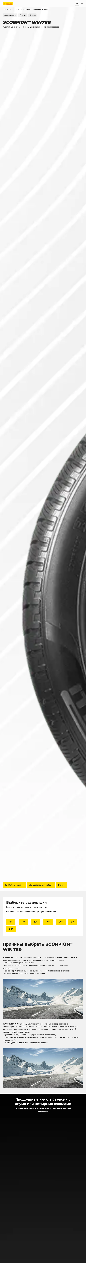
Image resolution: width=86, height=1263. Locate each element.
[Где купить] (77, 4)
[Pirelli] (10, 3)
